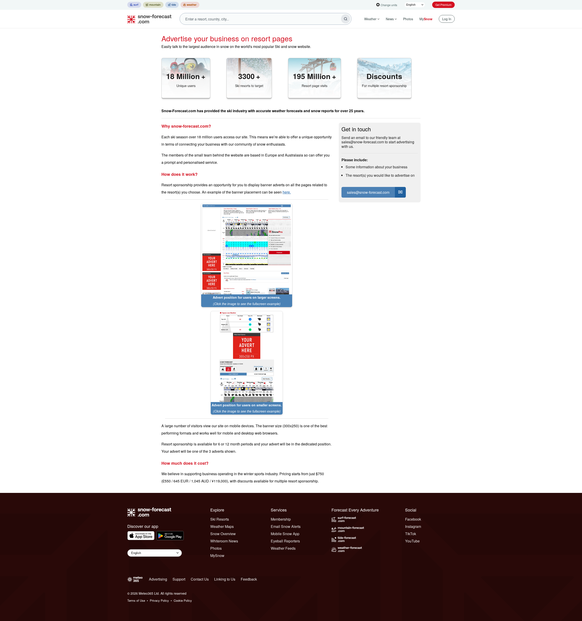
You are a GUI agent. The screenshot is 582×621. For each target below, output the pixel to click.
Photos (408, 19)
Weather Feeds (283, 548)
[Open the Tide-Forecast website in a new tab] (172, 5)
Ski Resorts (219, 519)
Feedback (249, 579)
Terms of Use (136, 600)
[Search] (345, 18)
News (390, 19)
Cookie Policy (183, 600)
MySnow (217, 555)
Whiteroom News (224, 541)
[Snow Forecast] (148, 18)
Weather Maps (222, 526)
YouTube (412, 541)
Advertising (158, 579)
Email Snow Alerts (286, 526)
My (425, 19)
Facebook (413, 519)
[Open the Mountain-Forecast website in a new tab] (153, 5)
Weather (370, 19)
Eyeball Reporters (285, 541)
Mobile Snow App (285, 533)
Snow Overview (223, 533)
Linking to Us (224, 579)
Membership (281, 519)
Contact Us (200, 579)
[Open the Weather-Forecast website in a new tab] (190, 5)
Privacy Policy (159, 600)
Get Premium (443, 5)
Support (179, 579)
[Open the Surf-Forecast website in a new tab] (134, 5)
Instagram (413, 526)
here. (287, 192)
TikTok (410, 533)
